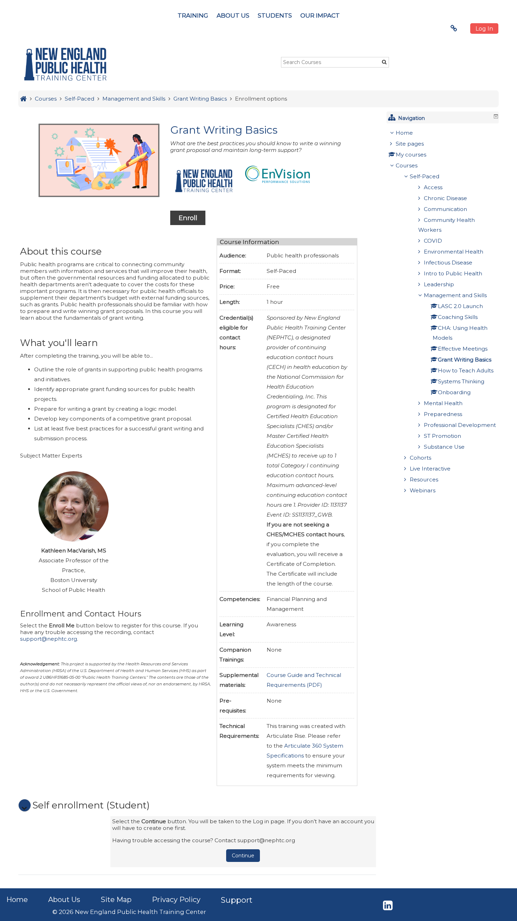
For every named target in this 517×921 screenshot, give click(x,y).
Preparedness (443, 414)
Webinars (422, 490)
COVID (433, 240)
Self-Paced (424, 176)
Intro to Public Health (453, 273)
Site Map (116, 899)
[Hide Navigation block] (496, 116)
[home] (65, 64)
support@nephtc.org (48, 638)
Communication (445, 209)
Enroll (188, 218)
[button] (24, 805)
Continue (243, 855)
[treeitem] (443, 311)
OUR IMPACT (320, 15)
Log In (484, 28)
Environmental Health (453, 251)
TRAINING (193, 15)
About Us (64, 899)
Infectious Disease (448, 262)
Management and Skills (455, 295)
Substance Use (444, 446)
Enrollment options (261, 98)
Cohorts (420, 457)
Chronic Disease (445, 198)
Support (237, 900)
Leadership (439, 284)
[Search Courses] (384, 62)
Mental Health (443, 403)
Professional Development (460, 425)
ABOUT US (233, 15)
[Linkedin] (387, 907)
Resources (424, 479)
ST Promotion (442, 436)
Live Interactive (430, 468)
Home (404, 132)
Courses (406, 165)
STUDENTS (275, 15)
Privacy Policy (176, 899)
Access (433, 187)
